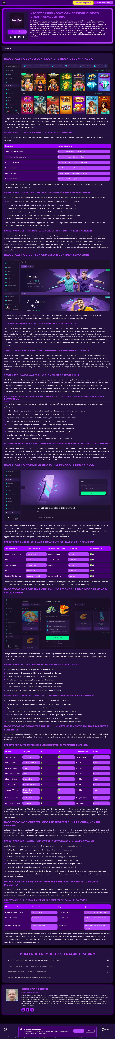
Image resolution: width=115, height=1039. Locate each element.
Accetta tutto (78, 1030)
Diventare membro (103, 3)
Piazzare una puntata (83, 3)
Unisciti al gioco (17, 32)
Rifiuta (90, 1030)
